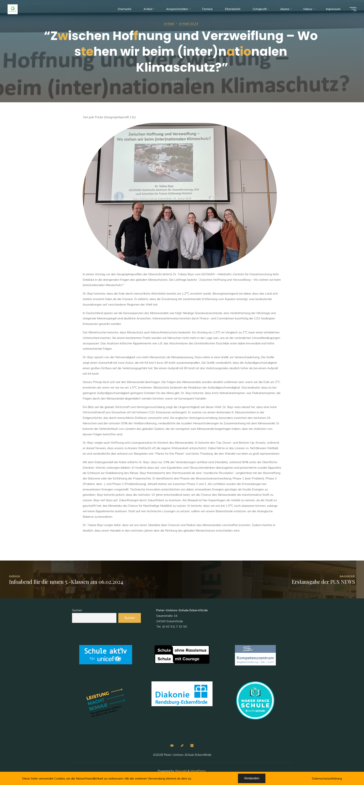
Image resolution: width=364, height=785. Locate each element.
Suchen (77, 610)
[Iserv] (182, 745)
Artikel (169, 23)
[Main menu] (353, 9)
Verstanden (251, 778)
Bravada (180, 771)
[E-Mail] (172, 745)
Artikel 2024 (188, 23)
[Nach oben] (349, 770)
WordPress (198, 771)
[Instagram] (192, 745)
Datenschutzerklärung (327, 778)
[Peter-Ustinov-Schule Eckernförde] (13, 9)
